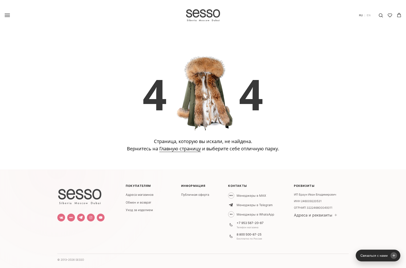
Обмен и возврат (138, 202)
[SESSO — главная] (79, 195)
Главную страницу (180, 148)
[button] (381, 15)
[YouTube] (101, 217)
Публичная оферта (195, 194)
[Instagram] (91, 217)
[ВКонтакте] (61, 217)
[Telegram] (81, 217)
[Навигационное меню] (7, 15)
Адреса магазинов (139, 194)
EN (369, 15)
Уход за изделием (139, 210)
